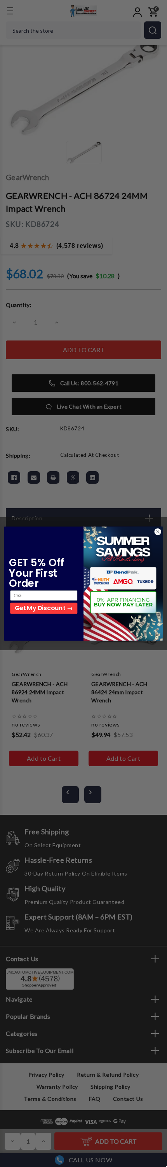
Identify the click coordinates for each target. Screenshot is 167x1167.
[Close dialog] (157, 531)
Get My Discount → (44, 608)
